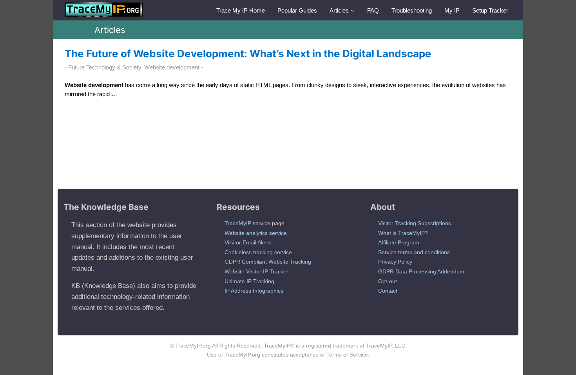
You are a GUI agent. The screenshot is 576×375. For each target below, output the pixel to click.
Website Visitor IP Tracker (256, 271)
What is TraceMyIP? (403, 233)
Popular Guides (297, 10)
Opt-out (387, 281)
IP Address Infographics (254, 291)
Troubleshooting (411, 10)
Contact (387, 291)
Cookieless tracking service (258, 252)
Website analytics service (256, 233)
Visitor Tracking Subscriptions (414, 223)
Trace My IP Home (240, 10)
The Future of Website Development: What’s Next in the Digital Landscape (248, 53)
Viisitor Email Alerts (248, 242)
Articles (339, 10)
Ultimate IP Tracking (249, 281)
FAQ (373, 10)
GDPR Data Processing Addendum (421, 271)
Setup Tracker (490, 10)
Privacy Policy (395, 261)
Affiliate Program (398, 242)
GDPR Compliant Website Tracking (268, 261)
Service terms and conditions (414, 252)
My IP (452, 10)
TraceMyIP (238, 223)
